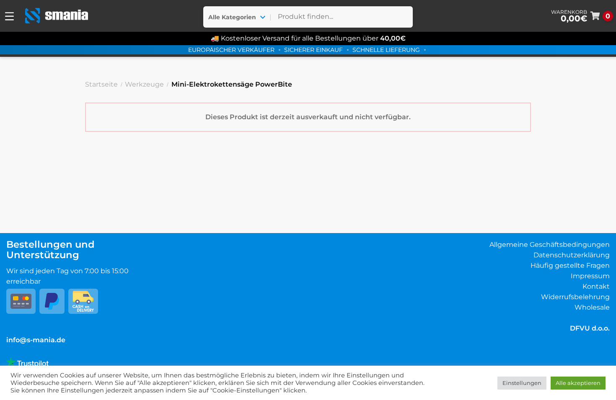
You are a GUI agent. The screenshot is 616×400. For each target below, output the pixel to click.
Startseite (101, 84)
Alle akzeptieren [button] (578, 382)
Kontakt (596, 286)
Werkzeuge (144, 84)
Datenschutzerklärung (571, 255)
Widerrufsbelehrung (575, 297)
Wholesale (592, 307)
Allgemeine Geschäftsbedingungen (549, 245)
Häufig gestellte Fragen (570, 265)
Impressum (590, 276)
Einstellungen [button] (521, 382)
